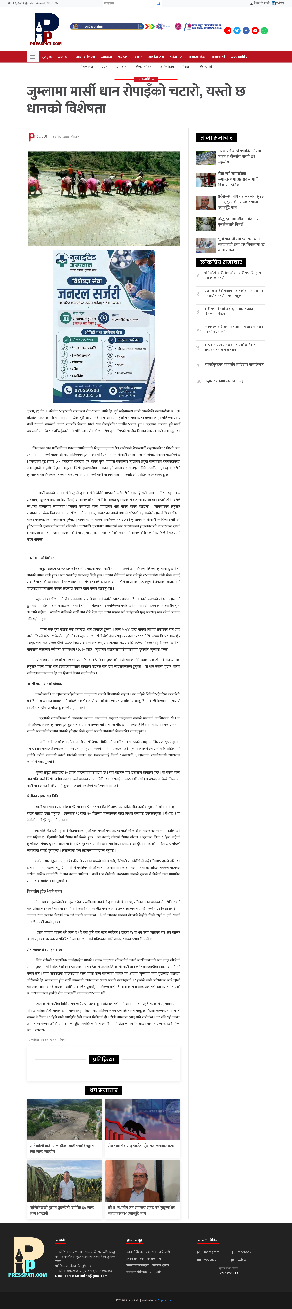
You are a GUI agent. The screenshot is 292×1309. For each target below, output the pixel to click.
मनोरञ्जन (156, 57)
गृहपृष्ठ (47, 57)
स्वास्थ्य (106, 57)
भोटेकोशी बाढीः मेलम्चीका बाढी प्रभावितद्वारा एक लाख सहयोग (62, 1149)
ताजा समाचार (216, 137)
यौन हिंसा (168, 67)
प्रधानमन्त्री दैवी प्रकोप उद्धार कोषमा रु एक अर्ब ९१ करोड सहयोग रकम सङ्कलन (234, 293)
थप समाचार (103, 1090)
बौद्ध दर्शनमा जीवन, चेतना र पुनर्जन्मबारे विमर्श (238, 222)
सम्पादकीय (239, 57)
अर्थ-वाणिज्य (85, 57)
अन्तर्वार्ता (218, 57)
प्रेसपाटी (42, 137)
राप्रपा (188, 67)
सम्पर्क (60, 1240)
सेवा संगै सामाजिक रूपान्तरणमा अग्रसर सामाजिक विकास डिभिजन (240, 179)
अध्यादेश (88, 67)
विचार (137, 57)
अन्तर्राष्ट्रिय (197, 57)
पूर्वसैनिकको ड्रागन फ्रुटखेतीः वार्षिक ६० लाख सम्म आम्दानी (62, 1210)
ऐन (106, 67)
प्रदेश (173, 57)
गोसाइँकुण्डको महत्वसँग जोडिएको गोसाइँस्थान (234, 364)
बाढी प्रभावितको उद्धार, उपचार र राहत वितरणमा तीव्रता (228, 311)
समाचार (64, 57)
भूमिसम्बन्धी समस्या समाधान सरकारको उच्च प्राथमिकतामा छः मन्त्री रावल (241, 244)
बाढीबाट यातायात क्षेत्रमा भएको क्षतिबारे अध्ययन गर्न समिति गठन (230, 347)
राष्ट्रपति (207, 67)
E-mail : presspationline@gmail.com (81, 1276)
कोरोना (123, 67)
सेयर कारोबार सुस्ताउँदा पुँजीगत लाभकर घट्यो (142, 1146)
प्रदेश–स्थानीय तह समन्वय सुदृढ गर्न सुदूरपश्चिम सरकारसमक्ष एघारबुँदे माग (141, 1210)
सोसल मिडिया (208, 1240)
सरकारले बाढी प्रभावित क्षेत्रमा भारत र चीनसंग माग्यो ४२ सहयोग (239, 157)
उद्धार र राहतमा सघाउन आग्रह (224, 381)
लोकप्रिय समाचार (221, 262)
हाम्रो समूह (134, 1240)
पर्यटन (123, 57)
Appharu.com (166, 1300)
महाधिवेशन (145, 67)
